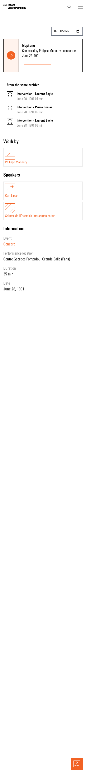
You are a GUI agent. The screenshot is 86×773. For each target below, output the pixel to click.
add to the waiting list (67, 63)
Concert (9, 244)
